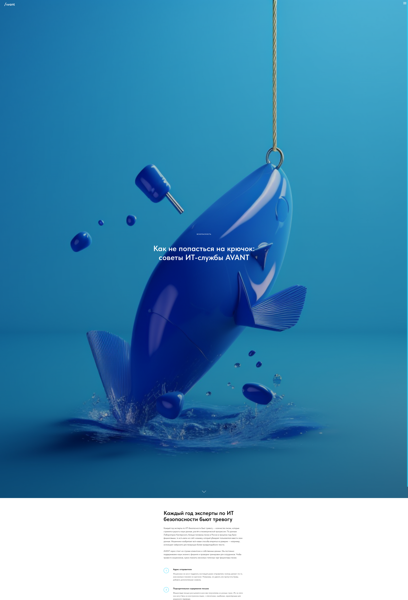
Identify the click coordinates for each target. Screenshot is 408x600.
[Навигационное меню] (404, 3)
